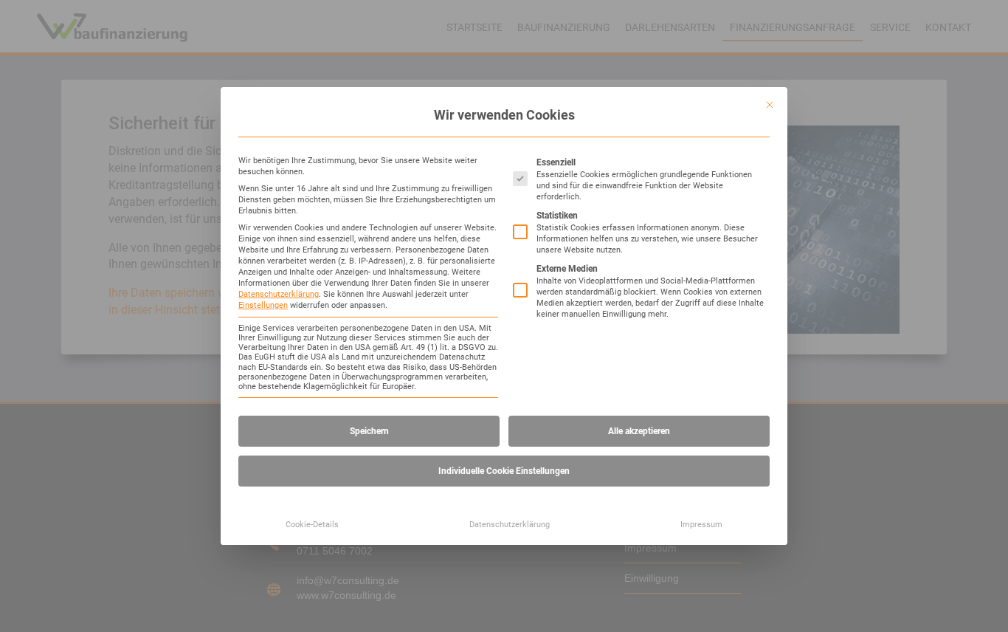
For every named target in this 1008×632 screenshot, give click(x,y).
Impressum (701, 524)
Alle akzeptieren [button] (639, 431)
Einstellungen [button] (263, 305)
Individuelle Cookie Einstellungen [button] (504, 471)
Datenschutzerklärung (278, 294)
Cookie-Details (312, 524)
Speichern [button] (369, 431)
